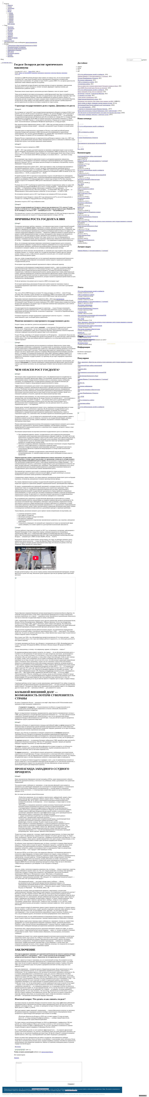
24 (88, 220)
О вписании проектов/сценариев (87, 230)
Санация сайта (82, 165)
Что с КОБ (81, 149)
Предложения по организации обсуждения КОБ (92, 143)
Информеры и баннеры (14, 50)
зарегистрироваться (31, 42)
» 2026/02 (10, 19)
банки (20, 73)
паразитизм (47, 73)
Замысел (10, 36)
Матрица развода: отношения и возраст (89, 212)
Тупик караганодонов (84, 235)
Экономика (11, 28)
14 (88, 215)
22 (88, 224)
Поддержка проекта (13, 53)
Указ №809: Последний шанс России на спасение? (92, 88)
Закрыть (16, 1058)
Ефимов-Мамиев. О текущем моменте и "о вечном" (93, 76)
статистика (53, 73)
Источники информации (85, 80)
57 (89, 182)
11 (86, 159)
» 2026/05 (10, 14)
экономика (64, 73)
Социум (10, 31)
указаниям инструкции (71, 1090)
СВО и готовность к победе (86, 82)
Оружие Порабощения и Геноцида (88, 78)
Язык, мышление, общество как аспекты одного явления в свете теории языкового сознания (105, 221)
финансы (59, 73)
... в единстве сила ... (7, 62)
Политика (10, 27)
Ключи (10, 39)
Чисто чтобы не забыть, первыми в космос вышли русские (95, 103)
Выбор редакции (13, 37)
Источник (18, 1046)
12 (88, 164)
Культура (10, 33)
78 (89, 168)
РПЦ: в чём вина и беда (84, 193)
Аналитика (11, 8)
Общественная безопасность (86, 240)
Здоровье (10, 34)
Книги (9, 10)
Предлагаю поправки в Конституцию (89, 179)
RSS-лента (11, 51)
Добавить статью (9, 41)
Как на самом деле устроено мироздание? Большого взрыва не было (98, 86)
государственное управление (30, 73)
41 (89, 178)
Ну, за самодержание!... (84, 107)
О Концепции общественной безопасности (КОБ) (22, 45)
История (10, 30)
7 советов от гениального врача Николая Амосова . (93, 109)
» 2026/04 (10, 16)
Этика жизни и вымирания (86, 97)
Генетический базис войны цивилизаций (90, 156)
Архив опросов (111, 343)
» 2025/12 (10, 22)
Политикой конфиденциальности (40, 1089)
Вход (2, 59)
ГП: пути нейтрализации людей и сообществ (91, 74)
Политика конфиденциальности (17, 48)
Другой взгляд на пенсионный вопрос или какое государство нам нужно (99, 112)
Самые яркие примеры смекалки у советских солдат (93, 114)
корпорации (41, 73)
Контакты (10, 56)
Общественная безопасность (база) (88, 99)
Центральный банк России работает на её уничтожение (94, 105)
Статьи (10, 6)
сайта (45, 1093)
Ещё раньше (11, 24)
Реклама (10, 55)
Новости (10, 5)
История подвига (83, 343)
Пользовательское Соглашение (17, 47)
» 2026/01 (10, 20)
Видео (9, 11)
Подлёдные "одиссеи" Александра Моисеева (91, 93)
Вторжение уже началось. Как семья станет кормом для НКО (96, 101)
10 (89, 206)
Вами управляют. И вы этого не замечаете (90, 91)
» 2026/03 (10, 17)
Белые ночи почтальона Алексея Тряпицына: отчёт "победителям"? (98, 111)
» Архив (10, 13)
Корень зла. (81, 207)
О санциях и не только (84, 95)
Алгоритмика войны (84, 84)
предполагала (60, 299)
